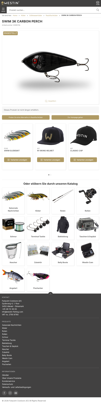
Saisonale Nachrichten (11, 325)
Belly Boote (63, 262)
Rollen (87, 211)
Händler (5, 375)
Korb (97, 4)
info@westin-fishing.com (12, 312)
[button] (50, 67)
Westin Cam (87, 262)
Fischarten (38, 288)
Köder (23, 15)
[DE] (10, 3)
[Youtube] (15, 393)
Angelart (13, 288)
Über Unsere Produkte (11, 378)
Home (15, 15)
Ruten (62, 211)
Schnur (13, 236)
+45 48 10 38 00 (9, 309)
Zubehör (38, 262)
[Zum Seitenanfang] (50, 294)
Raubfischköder (52, 15)
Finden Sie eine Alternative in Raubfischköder (26, 117)
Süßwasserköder (35, 15)
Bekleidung (63, 236)
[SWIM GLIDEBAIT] (17, 136)
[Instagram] (10, 393)
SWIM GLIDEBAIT (12, 150)
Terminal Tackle (38, 236)
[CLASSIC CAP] (83, 136)
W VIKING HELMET (45, 150)
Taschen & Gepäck (87, 236)
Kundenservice (8, 381)
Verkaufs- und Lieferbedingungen (16, 387)
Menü (3, 11)
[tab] (48, 174)
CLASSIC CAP (76, 150)
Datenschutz (7, 384)
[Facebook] (4, 393)
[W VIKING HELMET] (50, 136)
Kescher (13, 262)
